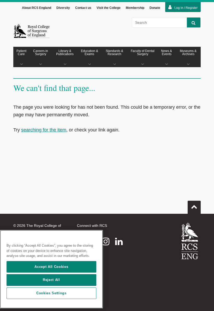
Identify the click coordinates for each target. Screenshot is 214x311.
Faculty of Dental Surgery (142, 52)
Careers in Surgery (40, 52)
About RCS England (36, 8)
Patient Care (21, 52)
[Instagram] (105, 241)
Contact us (83, 8)
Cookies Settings (51, 293)
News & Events (166, 52)
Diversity (63, 8)
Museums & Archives (188, 52)
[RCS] (190, 241)
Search (193, 22)
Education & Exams (89, 52)
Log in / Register (186, 8)
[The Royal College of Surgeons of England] (31, 30)
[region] (51, 269)
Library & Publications (65, 52)
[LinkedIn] (119, 241)
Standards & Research (114, 52)
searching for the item (43, 130)
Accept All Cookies (51, 267)
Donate (155, 8)
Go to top (194, 207)
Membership (135, 8)
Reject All (51, 280)
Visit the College (109, 8)
